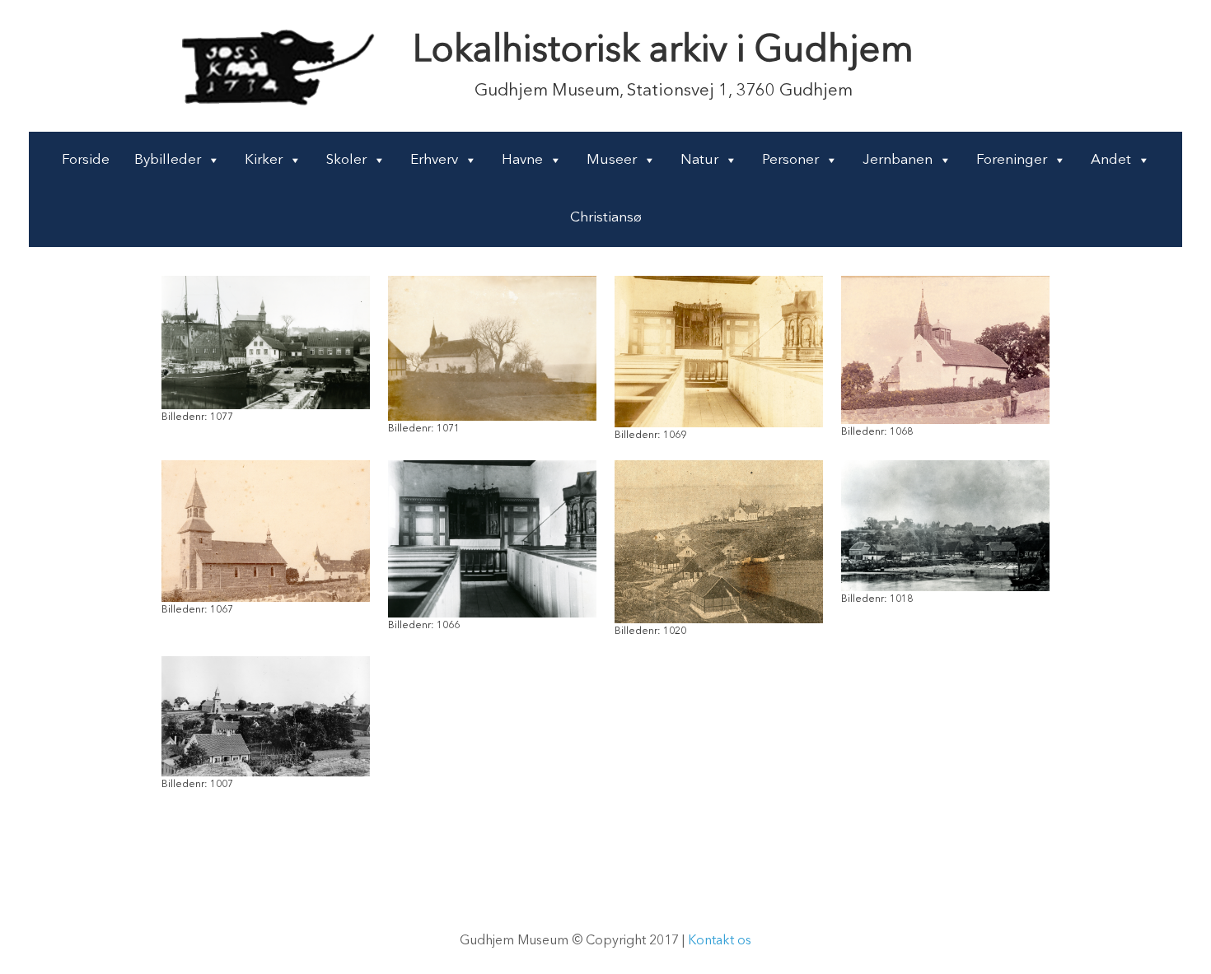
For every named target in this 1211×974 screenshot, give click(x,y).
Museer (612, 160)
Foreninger (1011, 160)
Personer (790, 160)
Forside (86, 160)
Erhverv (434, 160)
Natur (699, 160)
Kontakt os (719, 941)
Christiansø (606, 218)
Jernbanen (898, 160)
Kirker (264, 160)
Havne (522, 160)
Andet (1111, 160)
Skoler (346, 160)
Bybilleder (167, 160)
